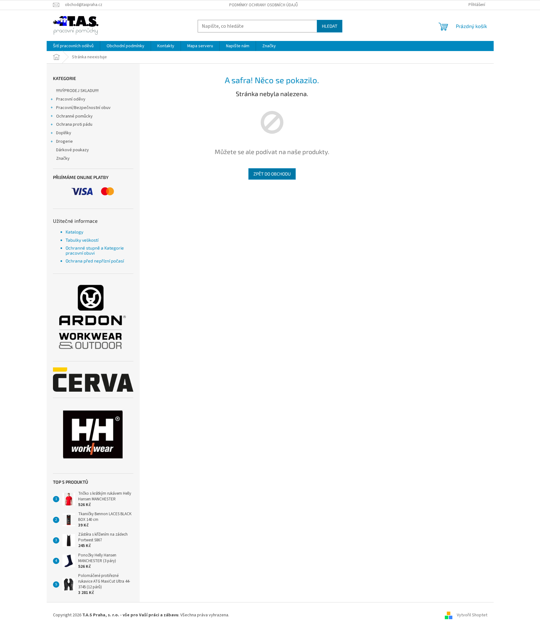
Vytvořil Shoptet (472, 615)
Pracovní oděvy (70, 99)
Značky (63, 158)
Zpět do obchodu (272, 173)
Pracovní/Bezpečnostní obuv (83, 108)
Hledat (329, 26)
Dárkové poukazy (72, 150)
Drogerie (64, 141)
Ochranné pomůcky (74, 116)
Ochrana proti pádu (74, 124)
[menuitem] (73, 46)
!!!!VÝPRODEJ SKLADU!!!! (77, 91)
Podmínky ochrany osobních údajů (263, 5)
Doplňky (63, 133)
